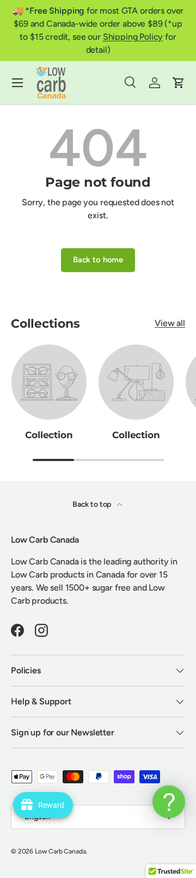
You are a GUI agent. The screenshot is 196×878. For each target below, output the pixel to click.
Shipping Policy (133, 37)
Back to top (92, 504)
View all (170, 323)
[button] (179, 83)
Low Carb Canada (60, 851)
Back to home (98, 260)
